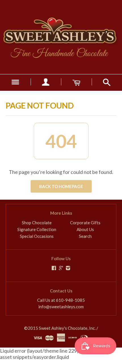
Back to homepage (61, 186)
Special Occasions (37, 236)
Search (85, 236)
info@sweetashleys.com (61, 306)
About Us (85, 229)
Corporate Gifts (85, 222)
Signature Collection (36, 229)
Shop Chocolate (37, 222)
